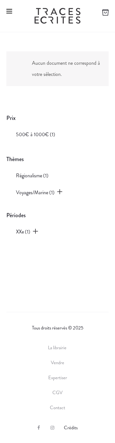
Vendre (57, 362)
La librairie (57, 347)
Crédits (71, 427)
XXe (23, 231)
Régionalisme (32, 175)
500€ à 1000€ (35, 134)
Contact (57, 407)
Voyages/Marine (35, 192)
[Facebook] (38, 427)
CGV (57, 392)
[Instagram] (52, 427)
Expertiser (57, 377)
